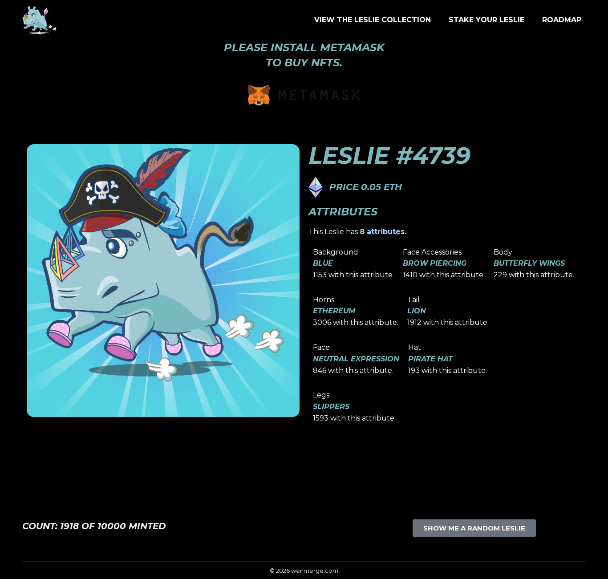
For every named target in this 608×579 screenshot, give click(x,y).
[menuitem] (372, 20)
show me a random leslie (474, 528)
